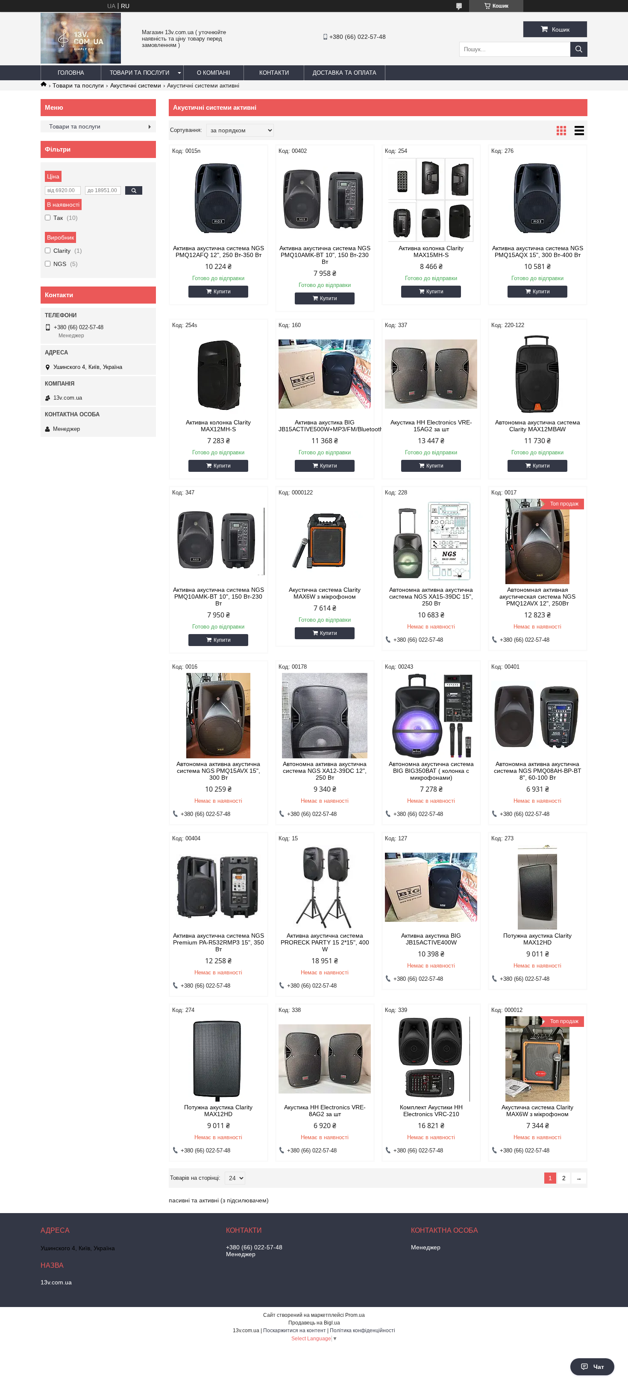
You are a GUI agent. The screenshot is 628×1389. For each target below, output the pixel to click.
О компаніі (213, 73)
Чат (598, 1366)
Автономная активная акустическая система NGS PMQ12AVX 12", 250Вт (537, 596)
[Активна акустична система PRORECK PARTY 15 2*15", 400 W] (325, 887)
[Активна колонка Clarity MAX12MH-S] (218, 374)
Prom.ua (355, 1315)
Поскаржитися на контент (294, 1330)
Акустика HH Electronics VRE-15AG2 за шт (431, 426)
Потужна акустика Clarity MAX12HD (537, 939)
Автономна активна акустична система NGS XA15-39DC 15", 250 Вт (431, 596)
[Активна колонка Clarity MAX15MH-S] (431, 200)
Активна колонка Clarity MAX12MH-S (218, 426)
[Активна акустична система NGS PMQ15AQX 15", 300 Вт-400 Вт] (537, 200)
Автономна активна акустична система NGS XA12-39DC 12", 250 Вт (325, 770)
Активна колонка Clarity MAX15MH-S (431, 251)
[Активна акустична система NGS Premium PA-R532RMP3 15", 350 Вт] (218, 887)
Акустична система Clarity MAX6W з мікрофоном (325, 593)
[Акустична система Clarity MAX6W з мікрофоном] (325, 541)
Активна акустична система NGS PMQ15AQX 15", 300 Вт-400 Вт (537, 251)
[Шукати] (578, 49)
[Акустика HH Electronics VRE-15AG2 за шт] (431, 374)
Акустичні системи (135, 85)
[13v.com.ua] (81, 61)
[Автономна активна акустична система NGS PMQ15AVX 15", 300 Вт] (218, 715)
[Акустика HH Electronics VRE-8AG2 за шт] (325, 1059)
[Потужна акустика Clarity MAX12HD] (537, 887)
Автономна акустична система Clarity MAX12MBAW (537, 426)
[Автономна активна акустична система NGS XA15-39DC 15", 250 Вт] (431, 541)
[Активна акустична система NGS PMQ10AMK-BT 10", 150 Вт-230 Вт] (325, 200)
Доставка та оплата (344, 73)
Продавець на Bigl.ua (314, 1323)
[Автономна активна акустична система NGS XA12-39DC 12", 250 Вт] (325, 715)
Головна (71, 73)
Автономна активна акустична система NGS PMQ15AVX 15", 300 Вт (218, 770)
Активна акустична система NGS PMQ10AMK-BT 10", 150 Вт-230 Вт (324, 255)
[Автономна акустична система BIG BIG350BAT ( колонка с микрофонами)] (431, 715)
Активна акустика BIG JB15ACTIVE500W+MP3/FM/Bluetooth (325, 426)
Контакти (274, 73)
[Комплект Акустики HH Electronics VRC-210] (431, 1059)
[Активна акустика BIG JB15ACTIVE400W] (431, 887)
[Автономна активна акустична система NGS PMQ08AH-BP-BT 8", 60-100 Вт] (537, 715)
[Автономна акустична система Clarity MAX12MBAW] (537, 374)
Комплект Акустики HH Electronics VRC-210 (431, 1110)
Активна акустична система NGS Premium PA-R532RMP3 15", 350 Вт (218, 942)
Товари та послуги (139, 73)
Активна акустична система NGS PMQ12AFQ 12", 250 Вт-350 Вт (218, 251)
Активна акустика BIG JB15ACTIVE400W (431, 939)
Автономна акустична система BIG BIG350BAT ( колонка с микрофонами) (431, 770)
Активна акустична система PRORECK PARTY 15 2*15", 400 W (325, 942)
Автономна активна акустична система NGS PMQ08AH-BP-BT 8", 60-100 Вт (537, 770)
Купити (222, 292)
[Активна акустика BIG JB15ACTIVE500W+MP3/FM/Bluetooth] (325, 374)
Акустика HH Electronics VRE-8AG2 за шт (325, 1110)
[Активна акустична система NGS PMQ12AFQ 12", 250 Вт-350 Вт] (218, 200)
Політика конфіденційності (362, 1330)
